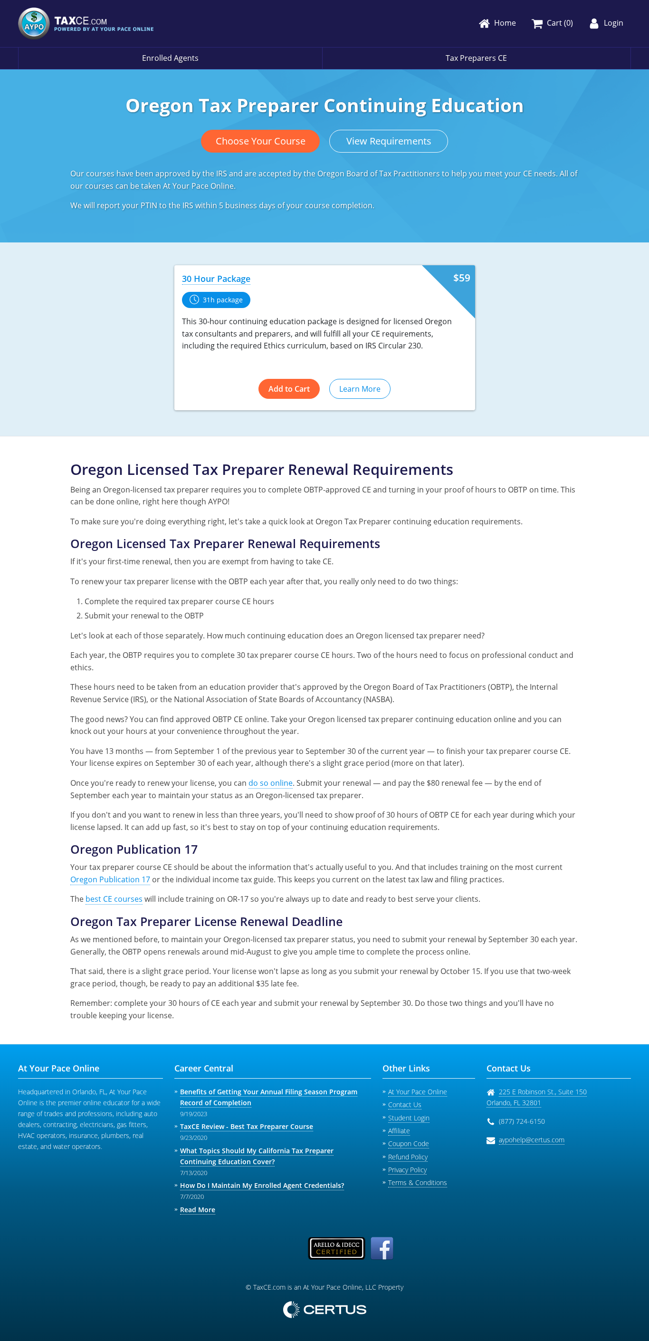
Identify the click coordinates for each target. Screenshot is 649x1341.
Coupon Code (408, 1143)
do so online (270, 783)
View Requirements (388, 141)
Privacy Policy (407, 1169)
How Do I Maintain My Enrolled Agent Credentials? (262, 1185)
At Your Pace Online (417, 1091)
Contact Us (404, 1104)
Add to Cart (289, 389)
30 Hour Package (216, 278)
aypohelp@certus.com (531, 1139)
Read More (197, 1209)
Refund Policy (408, 1156)
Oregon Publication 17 (110, 879)
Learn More (360, 389)
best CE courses (114, 899)
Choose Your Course (260, 141)
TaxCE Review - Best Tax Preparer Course (246, 1126)
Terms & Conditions (417, 1182)
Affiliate (399, 1130)
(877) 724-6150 (522, 1121)
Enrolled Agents (170, 58)
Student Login (408, 1117)
